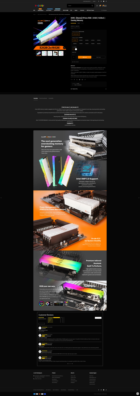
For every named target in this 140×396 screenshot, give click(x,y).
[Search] (92, 6)
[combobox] (80, 6)
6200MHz (87, 40)
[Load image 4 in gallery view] (49, 53)
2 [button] (69, 363)
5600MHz (75, 40)
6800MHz (75, 43)
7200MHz (81, 43)
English (94, 1)
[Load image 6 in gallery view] (61, 53)
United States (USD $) (86, 1)
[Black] (73, 49)
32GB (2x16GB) (76, 34)
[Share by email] (82, 79)
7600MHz (87, 43)
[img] (44, 327)
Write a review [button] (98, 317)
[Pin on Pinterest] (79, 79)
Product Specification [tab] (43, 98)
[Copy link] (85, 79)
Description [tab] (36, 98)
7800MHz (92, 43)
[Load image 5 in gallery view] (55, 53)
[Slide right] (65, 53)
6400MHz (92, 40)
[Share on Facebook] (74, 79)
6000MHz (81, 40)
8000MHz (98, 43)
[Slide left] (34, 53)
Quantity (73, 54)
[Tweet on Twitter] (76, 79)
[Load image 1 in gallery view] (38, 53)
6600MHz (98, 40)
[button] (104, 6)
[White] (76, 49)
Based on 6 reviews (42, 318)
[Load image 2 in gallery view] (44, 53)
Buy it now (99, 57)
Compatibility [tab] (51, 98)
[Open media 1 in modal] (49, 33)
